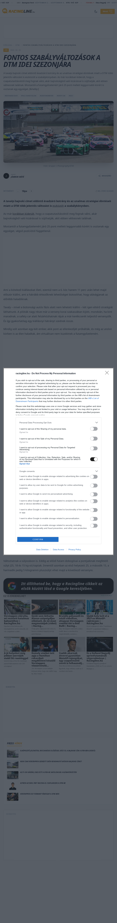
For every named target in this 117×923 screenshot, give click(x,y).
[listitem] (58, 422)
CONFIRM (38, 539)
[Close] (108, 373)
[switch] (94, 429)
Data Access (58, 549)
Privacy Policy (74, 549)
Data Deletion (42, 549)
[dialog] (58, 461)
